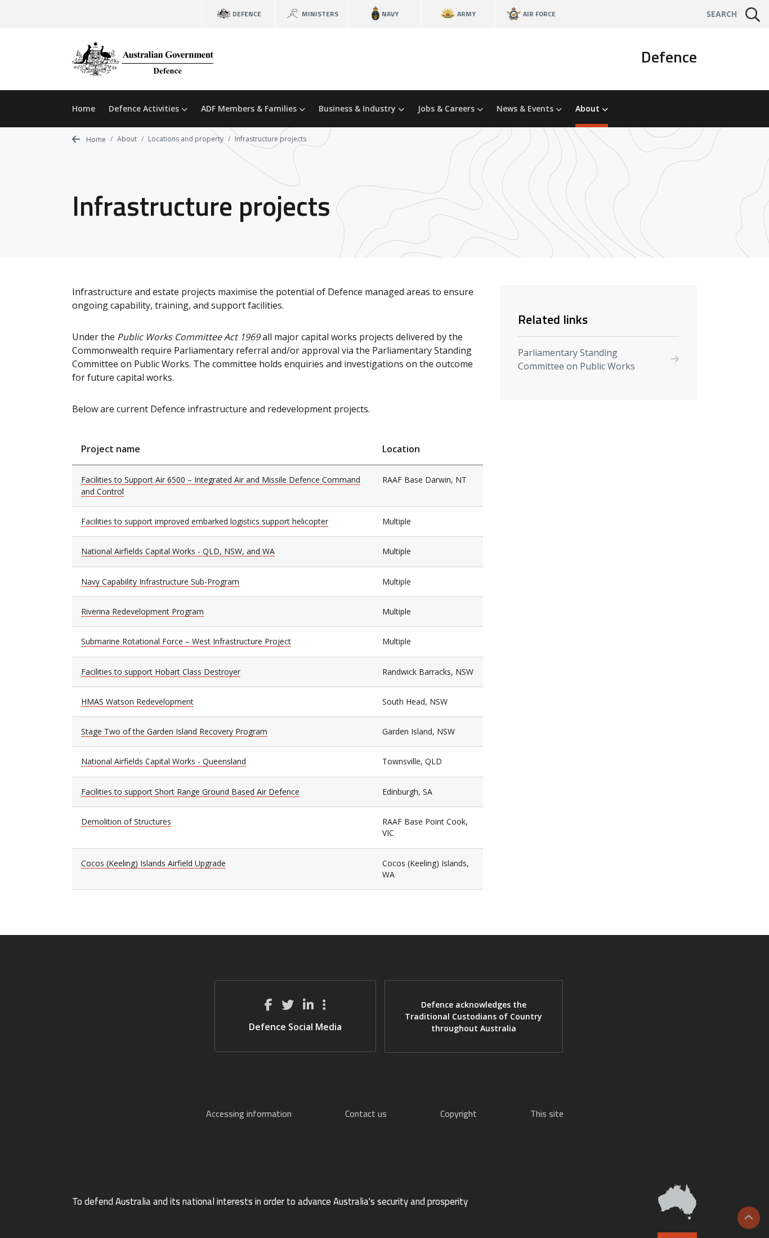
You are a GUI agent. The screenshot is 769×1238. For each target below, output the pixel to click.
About (588, 108)
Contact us (366, 1113)
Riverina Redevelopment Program (142, 611)
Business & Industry (358, 108)
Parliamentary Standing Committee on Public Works (576, 359)
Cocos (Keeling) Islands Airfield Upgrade (153, 863)
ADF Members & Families (250, 108)
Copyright (458, 1113)
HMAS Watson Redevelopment (137, 701)
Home (83, 108)
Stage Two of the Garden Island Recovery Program (174, 731)
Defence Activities (145, 108)
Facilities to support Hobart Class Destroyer (160, 671)
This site (547, 1113)
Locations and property (185, 139)
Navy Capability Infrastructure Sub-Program (160, 581)
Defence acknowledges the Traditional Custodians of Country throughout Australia (473, 1016)
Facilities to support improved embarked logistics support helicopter (204, 521)
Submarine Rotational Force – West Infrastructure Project (186, 641)
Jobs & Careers (447, 108)
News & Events (526, 108)
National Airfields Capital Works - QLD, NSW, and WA (178, 551)
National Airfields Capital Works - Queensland (163, 761)
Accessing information (249, 1113)
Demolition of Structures (126, 821)
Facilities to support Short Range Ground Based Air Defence (190, 791)
